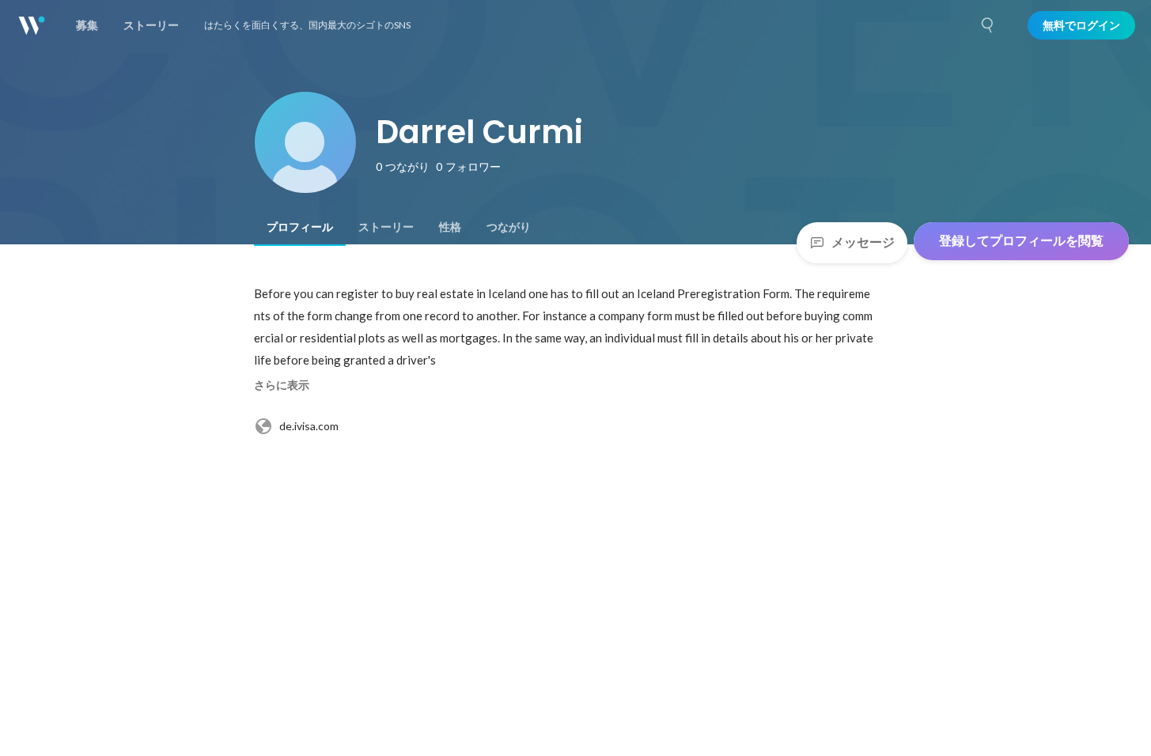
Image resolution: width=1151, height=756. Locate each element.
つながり (509, 227)
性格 (450, 227)
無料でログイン (1081, 25)
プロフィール (300, 227)
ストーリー (386, 227)
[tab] (300, 227)
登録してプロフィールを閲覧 (1021, 241)
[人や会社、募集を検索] (988, 25)
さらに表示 (281, 385)
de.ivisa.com (309, 426)
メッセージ (863, 242)
